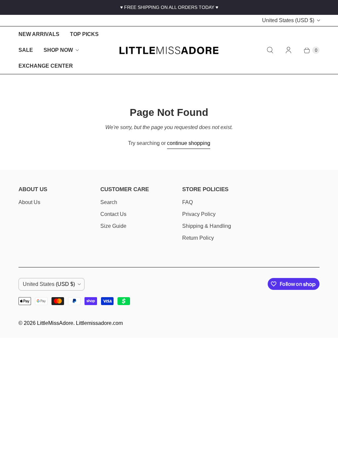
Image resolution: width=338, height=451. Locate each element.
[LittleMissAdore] (169, 50)
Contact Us (113, 214)
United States (288, 20)
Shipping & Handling (206, 226)
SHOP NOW (58, 50)
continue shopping (188, 143)
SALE (25, 50)
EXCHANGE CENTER (45, 66)
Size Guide (113, 226)
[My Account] (288, 50)
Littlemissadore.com (99, 323)
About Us (29, 202)
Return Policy (198, 238)
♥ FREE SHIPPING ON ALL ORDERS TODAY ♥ (169, 7)
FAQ (187, 202)
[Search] (270, 50)
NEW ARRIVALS (38, 34)
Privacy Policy (199, 214)
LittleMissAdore (55, 323)
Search (108, 202)
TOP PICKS (84, 34)
